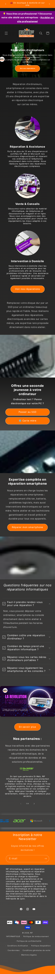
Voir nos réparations (27, 68)
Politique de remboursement (36, 936)
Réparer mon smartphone (27, 527)
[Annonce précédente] (5, 4)
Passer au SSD (27, 412)
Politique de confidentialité (29, 941)
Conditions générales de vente (36, 950)
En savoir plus (27, 726)
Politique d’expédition (41, 946)
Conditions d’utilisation (17, 946)
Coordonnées (14, 950)
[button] (6, 33)
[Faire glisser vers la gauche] (21, 803)
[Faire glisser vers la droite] (34, 803)
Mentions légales (29, 955)
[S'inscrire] (45, 858)
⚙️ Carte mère (27, 420)
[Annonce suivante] (49, 4)
